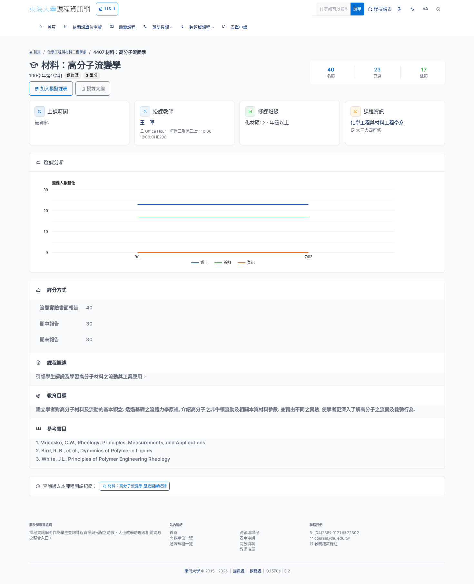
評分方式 (56, 290)
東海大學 (192, 571)
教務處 (255, 571)
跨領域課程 (249, 532)
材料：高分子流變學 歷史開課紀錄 (137, 486)
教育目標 (56, 395)
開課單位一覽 (181, 538)
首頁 (37, 52)
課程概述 (56, 363)
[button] (157, 27)
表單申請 (247, 538)
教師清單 (247, 549)
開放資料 (247, 544)
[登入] (399, 9)
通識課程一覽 (181, 544)
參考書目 (56, 429)
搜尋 (357, 8)
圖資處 (238, 571)
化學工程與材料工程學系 (66, 52)
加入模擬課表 (53, 88)
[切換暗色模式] (438, 9)
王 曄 (147, 122)
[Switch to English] (412, 9)
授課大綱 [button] (96, 88)
